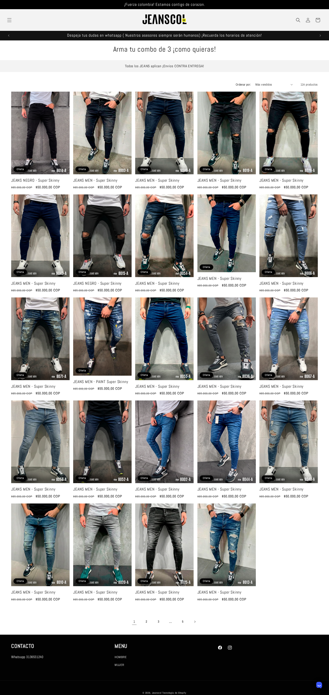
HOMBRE (121, 657)
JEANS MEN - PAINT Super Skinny (100, 381)
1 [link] (134, 621)
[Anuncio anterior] (9, 35)
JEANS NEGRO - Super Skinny (35, 180)
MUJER (119, 665)
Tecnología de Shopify (174, 692)
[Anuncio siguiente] (320, 35)
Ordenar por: (243, 84)
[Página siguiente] (195, 622)
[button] (9, 20)
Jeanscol (157, 692)
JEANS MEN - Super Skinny (95, 180)
